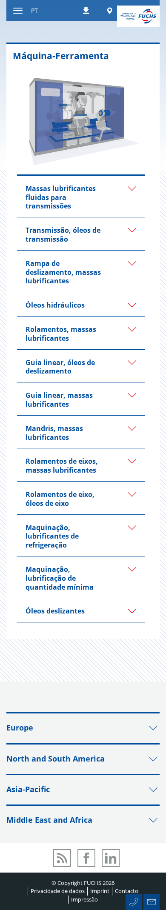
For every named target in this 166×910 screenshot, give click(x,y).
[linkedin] (111, 858)
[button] (81, 196)
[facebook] (86, 858)
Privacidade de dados (58, 891)
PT (34, 10)
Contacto (126, 891)
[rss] (62, 858)
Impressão (84, 899)
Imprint (99, 891)
